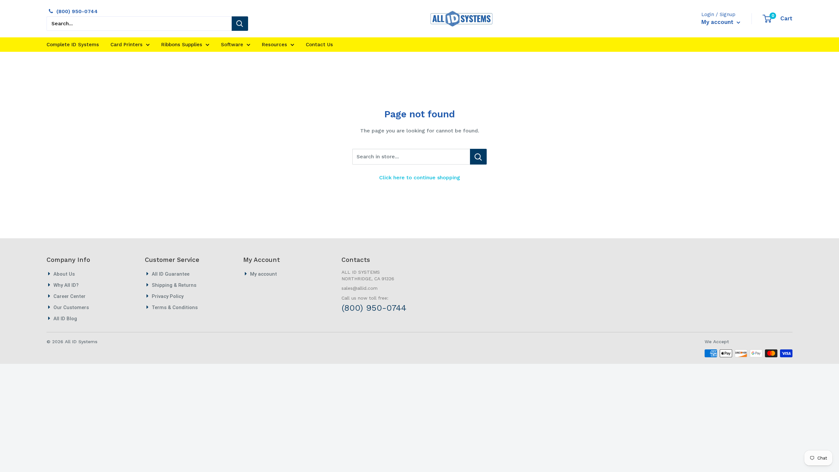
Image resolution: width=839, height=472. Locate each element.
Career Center (69, 296)
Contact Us (319, 45)
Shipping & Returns (174, 285)
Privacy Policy (168, 296)
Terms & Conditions (175, 307)
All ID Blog (65, 319)
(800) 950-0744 (77, 11)
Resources (274, 45)
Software (232, 45)
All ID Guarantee (170, 274)
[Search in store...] (478, 157)
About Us (64, 274)
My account (718, 22)
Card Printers (126, 45)
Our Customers (71, 307)
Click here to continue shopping (419, 177)
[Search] (240, 23)
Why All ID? (66, 285)
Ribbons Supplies (181, 45)
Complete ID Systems (73, 45)
